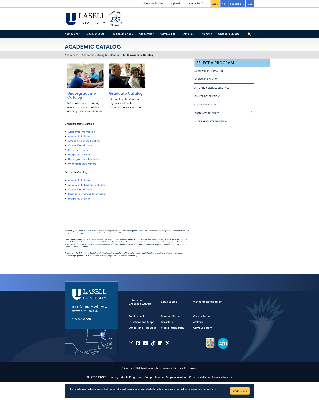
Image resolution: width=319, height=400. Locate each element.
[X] (167, 342)
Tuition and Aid (122, 34)
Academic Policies (79, 136)
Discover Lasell (95, 34)
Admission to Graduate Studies (86, 185)
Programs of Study (79, 154)
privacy (194, 367)
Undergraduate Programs (125, 377)
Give (250, 3)
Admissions (71, 34)
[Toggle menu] (80, 34)
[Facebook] (138, 342)
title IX (182, 367)
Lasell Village (169, 302)
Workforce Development (207, 302)
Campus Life (167, 34)
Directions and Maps (141, 322)
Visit (224, 3)
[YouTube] (145, 342)
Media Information (172, 328)
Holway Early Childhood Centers (140, 302)
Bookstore (167, 322)
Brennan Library (171, 316)
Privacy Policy (210, 388)
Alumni (206, 34)
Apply (215, 3)
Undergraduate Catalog (81, 95)
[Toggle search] (249, 34)
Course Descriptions (80, 145)
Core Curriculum (78, 150)
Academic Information (81, 131)
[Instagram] (131, 342)
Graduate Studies (228, 34)
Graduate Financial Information (87, 194)
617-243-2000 (81, 319)
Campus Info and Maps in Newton (165, 377)
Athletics (188, 34)
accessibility (169, 367)
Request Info (237, 3)
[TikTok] (153, 342)
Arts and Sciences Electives (84, 141)
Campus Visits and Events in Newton (211, 377)
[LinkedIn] (160, 342)
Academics (145, 34)
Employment (136, 316)
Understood (240, 391)
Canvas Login (201, 316)
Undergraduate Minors (82, 163)
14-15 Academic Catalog (138, 55)
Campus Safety (202, 328)
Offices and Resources (142, 328)
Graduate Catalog (126, 93)
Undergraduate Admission (84, 159)
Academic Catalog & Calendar (101, 55)
